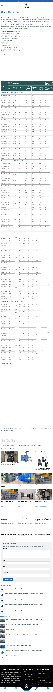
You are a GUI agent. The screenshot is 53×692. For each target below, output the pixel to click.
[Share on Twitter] (7, 440)
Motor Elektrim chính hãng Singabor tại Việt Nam (18, 645)
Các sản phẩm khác (5, 433)
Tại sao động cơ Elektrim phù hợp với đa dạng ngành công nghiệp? (22, 624)
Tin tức (13, 445)
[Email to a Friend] (9, 440)
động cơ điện (30, 445)
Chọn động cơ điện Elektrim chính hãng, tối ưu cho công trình (21, 635)
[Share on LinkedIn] (15, 440)
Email (4, 566)
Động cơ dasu (24, 445)
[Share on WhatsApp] (2, 440)
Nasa (2, 437)
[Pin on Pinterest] (12, 440)
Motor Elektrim (10, 629)
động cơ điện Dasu (38, 445)
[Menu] (2, 5)
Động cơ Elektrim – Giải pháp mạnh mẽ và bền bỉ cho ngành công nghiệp (24, 650)
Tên (4, 560)
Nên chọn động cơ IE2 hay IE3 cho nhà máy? (17, 640)
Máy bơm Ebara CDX (11, 655)
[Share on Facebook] (5, 440)
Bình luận (5, 548)
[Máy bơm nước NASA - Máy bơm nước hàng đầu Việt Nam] (26, 5)
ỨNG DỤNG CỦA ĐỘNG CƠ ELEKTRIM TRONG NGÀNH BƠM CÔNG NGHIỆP (24, 619)
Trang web (5, 572)
